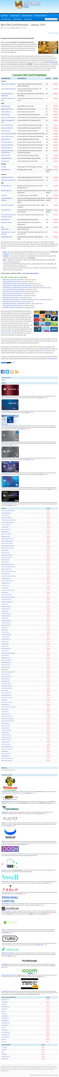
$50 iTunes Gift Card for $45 (10, 297)
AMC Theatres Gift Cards (7, 517)
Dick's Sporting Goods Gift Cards (8, 597)
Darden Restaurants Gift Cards (8, 590)
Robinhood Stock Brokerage (8, 953)
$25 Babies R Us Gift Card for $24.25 (13, 307)
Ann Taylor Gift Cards (6, 524)
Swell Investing (5, 881)
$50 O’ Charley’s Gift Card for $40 (12, 293)
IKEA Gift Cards (5, 629)
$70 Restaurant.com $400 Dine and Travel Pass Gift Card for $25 (20, 287)
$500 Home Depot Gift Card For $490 (13, 279)
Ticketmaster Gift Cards (6, 735)
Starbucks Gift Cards (6, 725)
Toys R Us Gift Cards (6, 744)
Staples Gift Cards (5, 723)
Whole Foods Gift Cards (6, 760)
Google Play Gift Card (7, 177)
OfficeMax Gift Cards (6, 678)
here (12, 64)
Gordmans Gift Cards (6, 615)
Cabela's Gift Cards (6, 573)
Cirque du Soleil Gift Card (8, 117)
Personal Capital (5, 903)
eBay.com (4, 1011)
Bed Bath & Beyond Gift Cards (8, 548)
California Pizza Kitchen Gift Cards (9, 576)
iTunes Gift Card (5, 130)
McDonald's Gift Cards (6, 664)
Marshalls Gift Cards (6, 657)
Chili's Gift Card (5, 114)
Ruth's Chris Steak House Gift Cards (9, 706)
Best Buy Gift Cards (6, 552)
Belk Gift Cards (5, 550)
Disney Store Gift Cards (6, 599)
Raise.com (4, 1039)
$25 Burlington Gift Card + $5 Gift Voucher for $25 (16, 303)
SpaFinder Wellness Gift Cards (8, 720)
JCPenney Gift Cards (6, 639)
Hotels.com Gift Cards (6, 625)
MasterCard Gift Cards (6, 662)
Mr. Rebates (4, 1049)
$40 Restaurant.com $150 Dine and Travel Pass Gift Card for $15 (20, 299)
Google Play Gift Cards (6, 613)
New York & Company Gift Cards (8, 671)
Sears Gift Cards (5, 711)
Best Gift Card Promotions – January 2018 (23, 24)
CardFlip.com (4, 1004)
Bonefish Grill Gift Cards (7, 557)
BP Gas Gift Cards (5, 562)
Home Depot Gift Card (7, 125)
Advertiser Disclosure (6, 377)
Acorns (3, 929)
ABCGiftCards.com (5, 999)
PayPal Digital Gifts (6, 1037)
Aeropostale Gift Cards (6, 513)
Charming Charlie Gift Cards (7, 580)
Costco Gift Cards (5, 585)
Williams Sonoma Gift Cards (7, 758)
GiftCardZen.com (5, 1025)
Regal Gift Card (5, 169)
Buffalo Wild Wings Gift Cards (8, 564)
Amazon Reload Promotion (8, 89)
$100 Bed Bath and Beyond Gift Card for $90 (15, 283)
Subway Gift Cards (5, 728)
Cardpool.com (4, 1009)
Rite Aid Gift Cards (5, 704)
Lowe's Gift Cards (5, 650)
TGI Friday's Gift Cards (6, 739)
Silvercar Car (4, 911)
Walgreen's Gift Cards (6, 753)
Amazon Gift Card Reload (8, 84)
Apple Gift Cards (5, 527)
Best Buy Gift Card (6, 185)
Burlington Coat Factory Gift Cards (9, 571)
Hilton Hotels (4, 487)
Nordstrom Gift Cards (6, 674)
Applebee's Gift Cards (6, 529)
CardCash (4, 195)
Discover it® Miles (6, 411)
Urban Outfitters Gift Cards (7, 746)
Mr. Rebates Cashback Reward (8, 791)
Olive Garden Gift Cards (6, 683)
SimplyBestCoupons (6, 1056)
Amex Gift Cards (52, 358)
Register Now (40, 944)
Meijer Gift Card (5, 139)
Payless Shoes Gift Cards (7, 688)
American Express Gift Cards (8, 522)
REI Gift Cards (4, 700)
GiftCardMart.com (5, 1018)
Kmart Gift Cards (5, 643)
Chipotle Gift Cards (5, 583)
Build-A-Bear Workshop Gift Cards (9, 566)
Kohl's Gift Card (5, 219)
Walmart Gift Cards (5, 756)
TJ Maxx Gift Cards (5, 742)
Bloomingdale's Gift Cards (7, 555)
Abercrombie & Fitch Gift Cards (8, 510)
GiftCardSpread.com (6, 1023)
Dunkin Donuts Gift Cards (7, 601)
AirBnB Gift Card (5, 106)
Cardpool (15, 331)
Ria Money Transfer (6, 222)
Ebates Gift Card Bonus (7, 205)
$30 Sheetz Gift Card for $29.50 (11, 301)
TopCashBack (5, 812)
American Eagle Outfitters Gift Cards (9, 520)
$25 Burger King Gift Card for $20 (12, 305)
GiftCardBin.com (5, 1016)
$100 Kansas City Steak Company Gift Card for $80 (17, 285)
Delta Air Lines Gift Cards (7, 594)
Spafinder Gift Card (6, 158)
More (13, 362)
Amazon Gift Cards (5, 515)
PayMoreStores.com (6, 1034)
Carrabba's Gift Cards (6, 578)
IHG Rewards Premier (6, 458)
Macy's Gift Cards (5, 655)
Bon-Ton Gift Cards (5, 559)
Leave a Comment (53, 33)
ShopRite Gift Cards (6, 237)
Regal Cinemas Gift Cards (7, 697)
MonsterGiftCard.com (6, 1032)
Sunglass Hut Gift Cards (7, 730)
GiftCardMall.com (5, 1020)
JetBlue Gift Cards (5, 641)
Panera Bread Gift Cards (7, 685)
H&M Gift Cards (5, 618)
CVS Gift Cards (5, 587)
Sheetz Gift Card (5, 155)
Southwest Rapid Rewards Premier (9, 502)
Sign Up (47, 883)
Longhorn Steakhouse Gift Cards (8, 653)
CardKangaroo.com (6, 1006)
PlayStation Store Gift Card (8, 180)
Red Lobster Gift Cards (6, 695)
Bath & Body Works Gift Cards (8, 545)
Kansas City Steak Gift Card (8, 133)
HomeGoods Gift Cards (6, 622)
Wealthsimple (4, 964)
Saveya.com (4, 1041)
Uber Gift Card (5, 161)
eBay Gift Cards (5, 604)
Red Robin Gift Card (6, 147)
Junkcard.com (4, 1030)
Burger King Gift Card (7, 109)
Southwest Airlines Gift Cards (8, 718)
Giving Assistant (5, 1058)
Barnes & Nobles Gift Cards (7, 543)
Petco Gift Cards (5, 690)
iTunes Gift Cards (5, 632)
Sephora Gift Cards (6, 714)
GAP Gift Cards (5, 611)
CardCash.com (5, 1002)
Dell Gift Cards (5, 592)
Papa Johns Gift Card (7, 145)
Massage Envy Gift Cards (7, 660)
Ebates (3, 1051)
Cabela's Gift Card (6, 112)
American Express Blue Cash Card (9, 425)
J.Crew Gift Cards (5, 636)
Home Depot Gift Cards (6, 620)
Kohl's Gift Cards (5, 646)
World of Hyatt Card (6, 442)
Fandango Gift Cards (6, 606)
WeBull (3, 841)
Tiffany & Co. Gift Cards (6, 737)
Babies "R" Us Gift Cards (7, 534)
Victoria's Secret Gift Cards (7, 749)
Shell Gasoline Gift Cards (7, 716)
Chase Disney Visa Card (7, 472)
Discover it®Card (5, 396)
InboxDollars (4, 1054)
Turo (2, 943)
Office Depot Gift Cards (6, 676)
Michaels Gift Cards (6, 667)
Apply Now (41, 397)
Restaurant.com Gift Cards (7, 702)
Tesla (3, 892)
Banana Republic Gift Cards (7, 538)
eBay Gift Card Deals (33, 273)
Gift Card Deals (22, 27)
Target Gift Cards (5, 732)
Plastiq (46, 348)
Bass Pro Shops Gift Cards (7, 541)
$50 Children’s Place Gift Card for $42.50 (14, 291)
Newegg (3, 166)
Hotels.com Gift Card (6, 128)
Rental (8, 911)
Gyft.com (3, 1027)
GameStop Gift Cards (6, 608)
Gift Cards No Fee (29, 5)
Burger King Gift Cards (6, 569)
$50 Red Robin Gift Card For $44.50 (13, 295)
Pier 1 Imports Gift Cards (7, 692)
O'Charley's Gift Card (7, 142)
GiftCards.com (4, 1013)
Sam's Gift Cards (5, 709)
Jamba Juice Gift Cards (6, 634)
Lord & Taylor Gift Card (7, 136)
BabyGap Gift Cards (6, 536)
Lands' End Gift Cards (6, 648)
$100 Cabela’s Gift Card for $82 (11, 281)
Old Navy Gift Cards (6, 681)
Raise (9, 331)
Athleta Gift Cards (5, 531)
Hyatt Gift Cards (5, 627)
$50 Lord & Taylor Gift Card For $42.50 (13, 289)
